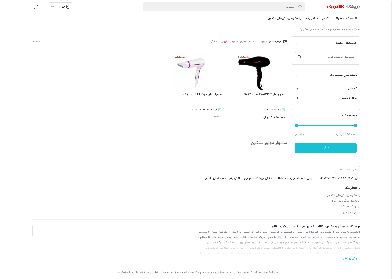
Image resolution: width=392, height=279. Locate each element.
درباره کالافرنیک (350, 207)
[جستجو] (299, 57)
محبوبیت (262, 41)
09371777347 (327, 178)
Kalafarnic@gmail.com (291, 178)
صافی (325, 148)
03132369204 (345, 178)
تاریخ (243, 41)
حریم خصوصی (351, 212)
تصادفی (214, 41)
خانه (358, 30)
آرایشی (352, 89)
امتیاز (251, 41)
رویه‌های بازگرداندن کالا (346, 201)
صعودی (233, 41)
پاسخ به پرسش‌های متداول (343, 195)
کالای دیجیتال (348, 98)
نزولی (223, 41)
